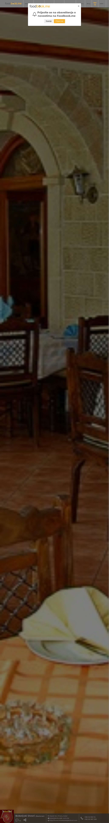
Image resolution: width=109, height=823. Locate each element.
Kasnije (49, 21)
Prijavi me (59, 21)
